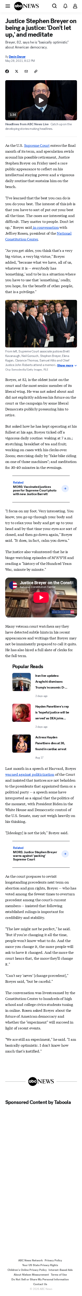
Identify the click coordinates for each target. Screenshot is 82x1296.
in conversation (45, 227)
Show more (65, 365)
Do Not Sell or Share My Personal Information (40, 1279)
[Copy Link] (35, 71)
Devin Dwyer (17, 57)
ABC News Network (30, 1260)
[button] (8, 6)
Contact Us (40, 1284)
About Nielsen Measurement (31, 1275)
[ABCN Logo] (26, 6)
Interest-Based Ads (61, 1270)
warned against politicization (29, 774)
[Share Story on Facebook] (7, 71)
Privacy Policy (53, 1260)
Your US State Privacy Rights (40, 1265)
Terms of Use (59, 1275)
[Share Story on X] (16, 71)
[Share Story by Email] (26, 71)
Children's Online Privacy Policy (27, 1270)
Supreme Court (37, 145)
